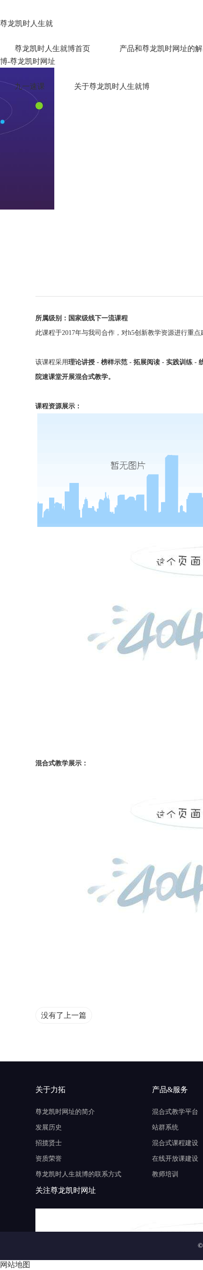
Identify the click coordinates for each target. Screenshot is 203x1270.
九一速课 (30, 86)
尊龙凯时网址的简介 (65, 1111)
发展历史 (48, 1127)
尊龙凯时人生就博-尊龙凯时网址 (27, 24)
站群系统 (165, 1127)
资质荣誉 (48, 1158)
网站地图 (15, 1265)
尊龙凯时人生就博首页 (52, 48)
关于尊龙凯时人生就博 (112, 86)
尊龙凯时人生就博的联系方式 (78, 1174)
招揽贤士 (48, 1143)
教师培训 (165, 1174)
